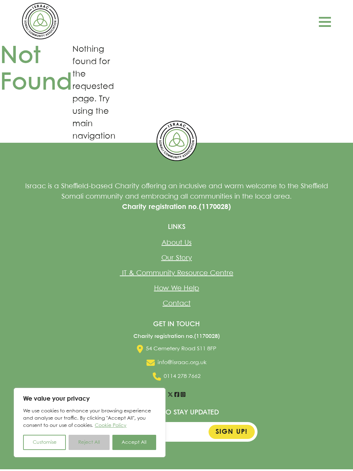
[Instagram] (183, 395)
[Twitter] (170, 395)
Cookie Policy (111, 425)
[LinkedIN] (176, 395)
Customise (45, 442)
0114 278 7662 (182, 376)
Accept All (134, 442)
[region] (89, 422)
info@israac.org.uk (182, 362)
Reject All (89, 442)
